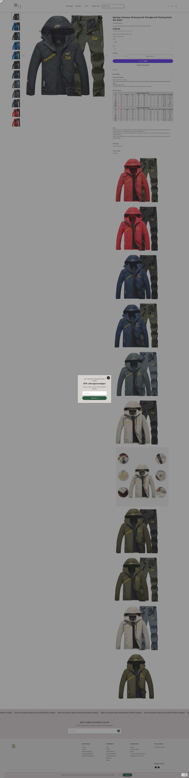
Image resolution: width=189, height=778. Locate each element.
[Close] (108, 377)
